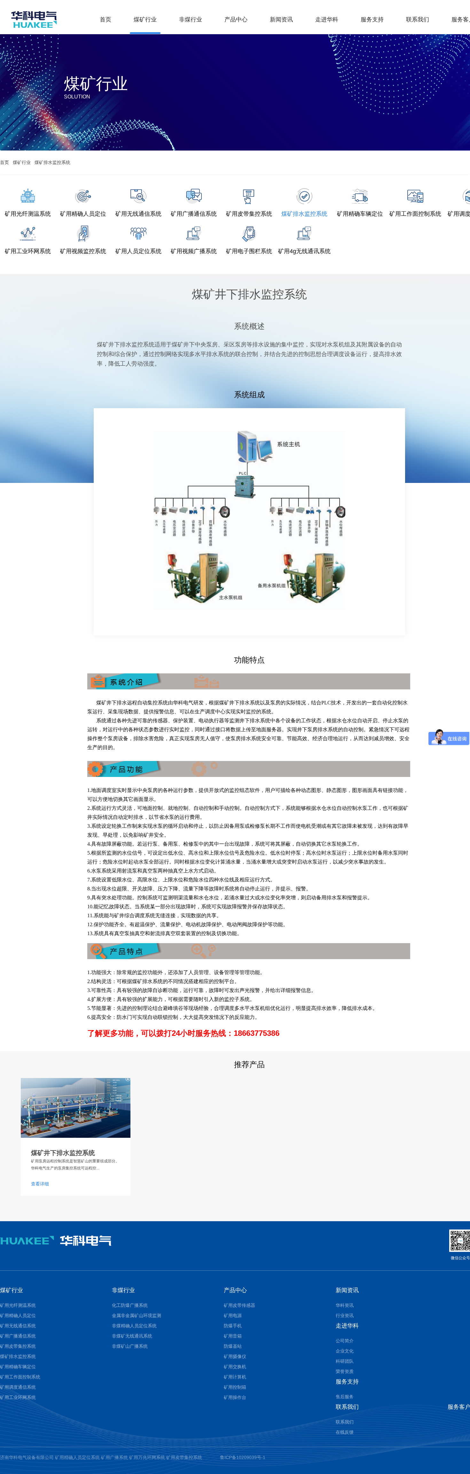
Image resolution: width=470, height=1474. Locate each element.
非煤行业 (190, 19)
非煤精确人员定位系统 (134, 1325)
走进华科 (326, 19)
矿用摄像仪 (235, 1356)
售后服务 (345, 1396)
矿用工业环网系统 (18, 1397)
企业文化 (345, 1351)
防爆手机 (233, 1325)
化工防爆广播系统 (130, 1305)
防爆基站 (233, 1346)
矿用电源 (233, 1315)
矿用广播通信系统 (18, 1335)
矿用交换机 (235, 1366)
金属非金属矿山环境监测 (136, 1315)
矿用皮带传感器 (239, 1305)
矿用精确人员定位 (18, 1315)
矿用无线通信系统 (18, 1325)
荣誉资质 (345, 1371)
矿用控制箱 (235, 1387)
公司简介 (345, 1340)
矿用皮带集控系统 (18, 1346)
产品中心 (235, 19)
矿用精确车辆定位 (18, 1366)
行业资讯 (345, 1315)
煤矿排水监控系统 (52, 162)
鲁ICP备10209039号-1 (242, 1457)
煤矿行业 (145, 19)
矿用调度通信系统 (18, 1387)
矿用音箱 (233, 1335)
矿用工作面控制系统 (20, 1376)
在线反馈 (345, 1432)
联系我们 (417, 19)
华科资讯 (345, 1305)
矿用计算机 (235, 1376)
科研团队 (345, 1361)
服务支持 (372, 19)
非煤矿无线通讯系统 (132, 1335)
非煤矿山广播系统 (130, 1346)
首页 (105, 19)
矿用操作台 (235, 1397)
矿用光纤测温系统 (18, 1305)
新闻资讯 (281, 19)
